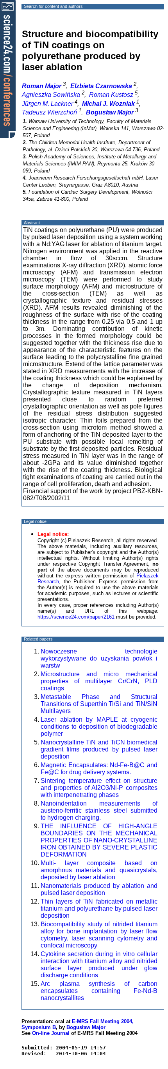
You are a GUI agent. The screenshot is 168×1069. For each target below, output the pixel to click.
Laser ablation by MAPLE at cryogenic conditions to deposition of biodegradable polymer (99, 726)
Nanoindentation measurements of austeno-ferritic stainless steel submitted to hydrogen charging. (99, 810)
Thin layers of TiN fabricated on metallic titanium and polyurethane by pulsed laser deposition (99, 908)
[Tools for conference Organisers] (8, 68)
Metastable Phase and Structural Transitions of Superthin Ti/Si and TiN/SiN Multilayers (99, 703)
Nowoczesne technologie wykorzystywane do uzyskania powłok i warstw (99, 658)
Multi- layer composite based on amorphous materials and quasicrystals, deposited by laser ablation (99, 870)
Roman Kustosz (111, 94)
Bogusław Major (85, 1027)
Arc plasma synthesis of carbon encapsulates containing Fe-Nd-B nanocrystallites (99, 990)
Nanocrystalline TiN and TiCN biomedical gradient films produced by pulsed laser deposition (99, 749)
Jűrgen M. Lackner (47, 103)
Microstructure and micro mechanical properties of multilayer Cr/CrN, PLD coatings (99, 681)
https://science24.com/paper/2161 (76, 617)
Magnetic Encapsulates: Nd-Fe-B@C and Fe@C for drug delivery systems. (99, 768)
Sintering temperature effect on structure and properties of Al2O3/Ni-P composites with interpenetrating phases (99, 787)
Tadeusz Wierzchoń (49, 112)
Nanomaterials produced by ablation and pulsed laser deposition (99, 889)
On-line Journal (51, 1033)
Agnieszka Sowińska (51, 94)
